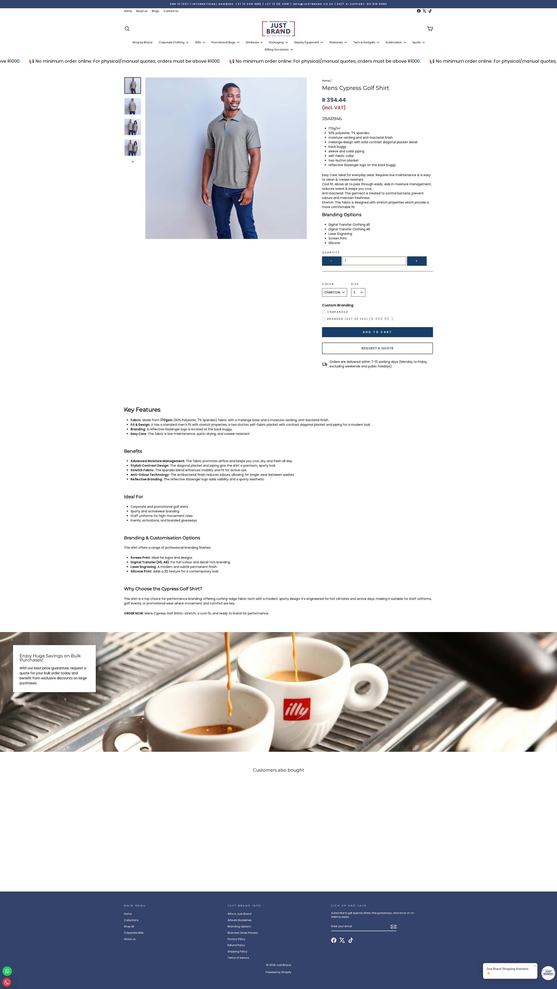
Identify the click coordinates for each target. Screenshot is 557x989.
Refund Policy (236, 945)
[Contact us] (7, 971)
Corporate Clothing (172, 42)
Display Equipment (307, 42)
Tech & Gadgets (364, 42)
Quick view (161, 852)
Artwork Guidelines (240, 920)
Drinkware (252, 42)
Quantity (331, 252)
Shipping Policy (237, 951)
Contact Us (171, 11)
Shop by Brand (142, 42)
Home (128, 11)
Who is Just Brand (240, 914)
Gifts (198, 42)
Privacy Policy (236, 939)
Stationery (336, 42)
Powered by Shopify (278, 972)
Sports (416, 42)
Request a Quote (377, 348)
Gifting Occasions (277, 49)
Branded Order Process (243, 933)
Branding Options (239, 926)
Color (328, 284)
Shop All (129, 926)
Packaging (276, 42)
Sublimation (394, 42)
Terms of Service (238, 958)
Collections (131, 920)
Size (355, 284)
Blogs (155, 11)
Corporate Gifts (134, 933)
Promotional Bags (223, 42)
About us (142, 11)
